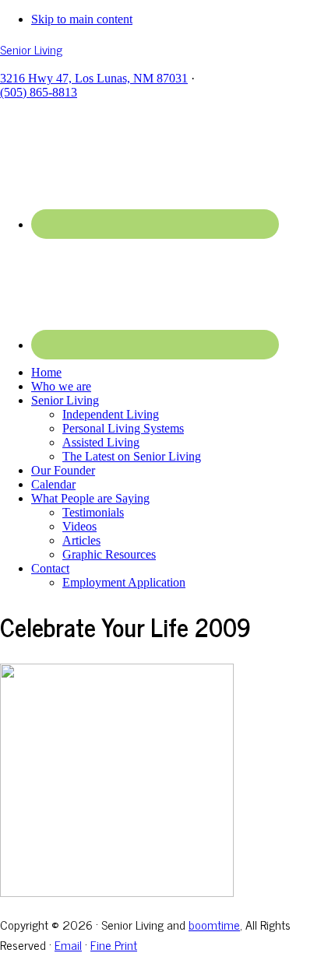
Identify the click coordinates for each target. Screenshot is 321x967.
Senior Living (31, 49)
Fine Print (113, 944)
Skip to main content (81, 19)
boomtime (214, 924)
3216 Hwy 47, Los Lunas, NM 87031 (94, 78)
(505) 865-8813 (38, 92)
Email (68, 944)
